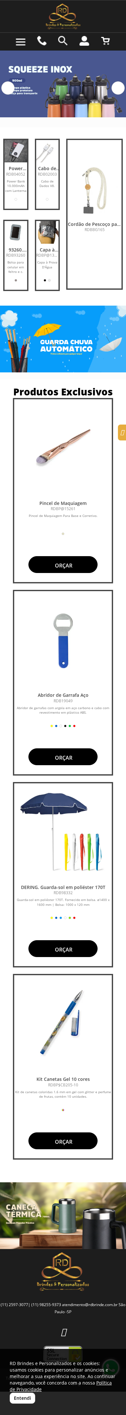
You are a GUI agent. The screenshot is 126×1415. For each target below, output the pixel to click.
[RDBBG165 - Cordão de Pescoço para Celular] (94, 191)
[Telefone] (42, 41)
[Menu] (21, 42)
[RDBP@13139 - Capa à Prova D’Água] (47, 232)
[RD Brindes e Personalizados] (63, 16)
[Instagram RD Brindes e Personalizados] (63, 1332)
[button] (8, 88)
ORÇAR (63, 565)
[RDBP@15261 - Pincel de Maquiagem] (63, 448)
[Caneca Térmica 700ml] (63, 1215)
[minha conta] (84, 41)
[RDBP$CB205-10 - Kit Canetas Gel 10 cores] (63, 1024)
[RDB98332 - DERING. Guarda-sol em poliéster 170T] (63, 832)
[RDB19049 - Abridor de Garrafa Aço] (63, 640)
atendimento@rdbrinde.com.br (90, 1304)
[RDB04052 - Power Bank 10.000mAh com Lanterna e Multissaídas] (16, 151)
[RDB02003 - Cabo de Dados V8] (47, 151)
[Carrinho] (105, 41)
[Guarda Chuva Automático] (63, 339)
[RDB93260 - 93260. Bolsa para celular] (16, 232)
